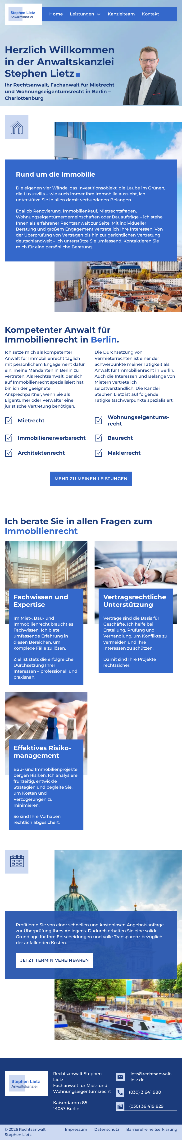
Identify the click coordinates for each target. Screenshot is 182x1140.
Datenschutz (106, 1129)
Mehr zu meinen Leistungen (91, 478)
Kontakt (150, 14)
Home (56, 14)
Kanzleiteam (121, 14)
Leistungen (82, 14)
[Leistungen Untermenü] (98, 14)
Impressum (76, 1129)
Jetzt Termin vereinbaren (54, 960)
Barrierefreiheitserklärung (151, 1129)
